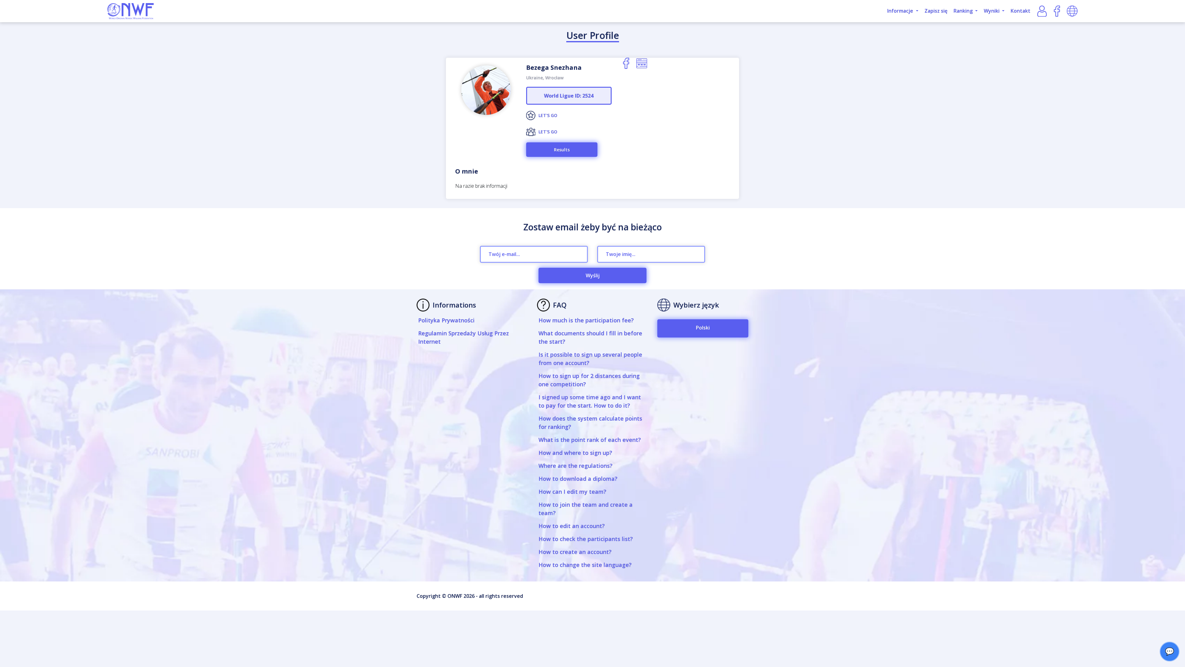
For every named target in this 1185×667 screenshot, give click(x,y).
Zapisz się (936, 10)
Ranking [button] (964, 10)
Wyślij (593, 275)
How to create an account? (575, 552)
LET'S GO (547, 115)
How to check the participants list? (585, 539)
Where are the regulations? (575, 465)
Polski (703, 327)
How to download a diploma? (577, 478)
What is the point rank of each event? (589, 439)
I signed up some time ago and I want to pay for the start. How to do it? (589, 401)
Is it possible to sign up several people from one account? (590, 359)
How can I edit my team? (572, 491)
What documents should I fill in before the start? (590, 337)
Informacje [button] (900, 10)
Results (562, 150)
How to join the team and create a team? (585, 509)
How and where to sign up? (575, 452)
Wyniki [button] (992, 10)
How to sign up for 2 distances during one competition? (589, 380)
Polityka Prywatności (446, 320)
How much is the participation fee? (586, 320)
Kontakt (1020, 10)
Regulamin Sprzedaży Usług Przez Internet (463, 337)
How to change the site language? (585, 564)
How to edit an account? (571, 526)
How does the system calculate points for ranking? (590, 422)
